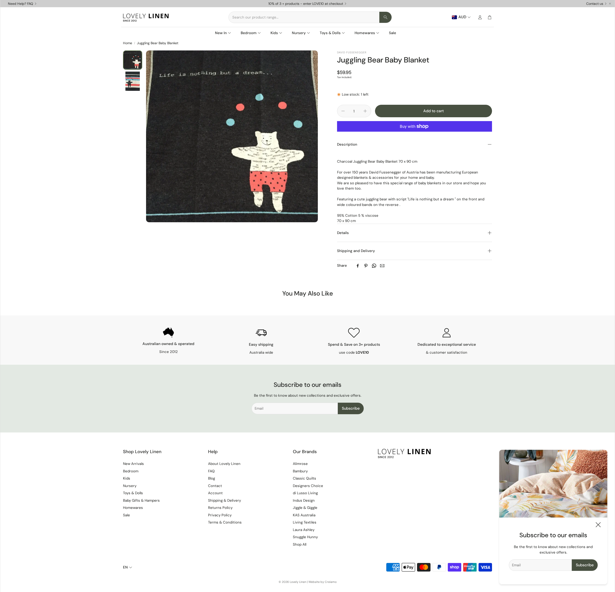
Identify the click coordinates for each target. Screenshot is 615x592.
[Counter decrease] (343, 111)
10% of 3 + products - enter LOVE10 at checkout (305, 3)
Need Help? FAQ (20, 3)
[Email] (382, 266)
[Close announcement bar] (610, 3)
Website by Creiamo (322, 582)
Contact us (594, 3)
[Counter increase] (365, 111)
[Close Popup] (598, 525)
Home (127, 43)
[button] (310, 17)
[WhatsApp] (374, 266)
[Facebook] (358, 266)
